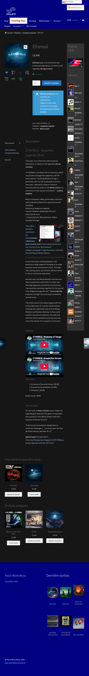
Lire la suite (34, 494)
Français (69, 2)
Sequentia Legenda (29, 33)
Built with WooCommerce (15, 662)
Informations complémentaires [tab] (12, 151)
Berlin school (44, 129)
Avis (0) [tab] (8, 160)
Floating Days (18, 20)
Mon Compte (31, 26)
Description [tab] (9, 143)
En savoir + (17, 26)
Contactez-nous (11, 581)
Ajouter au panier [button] (13, 494)
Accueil (10, 33)
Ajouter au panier (51, 83)
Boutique (32, 21)
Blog (6, 21)
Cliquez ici (44, 103)
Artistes (57, 21)
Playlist (7, 26)
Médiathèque (44, 21)
